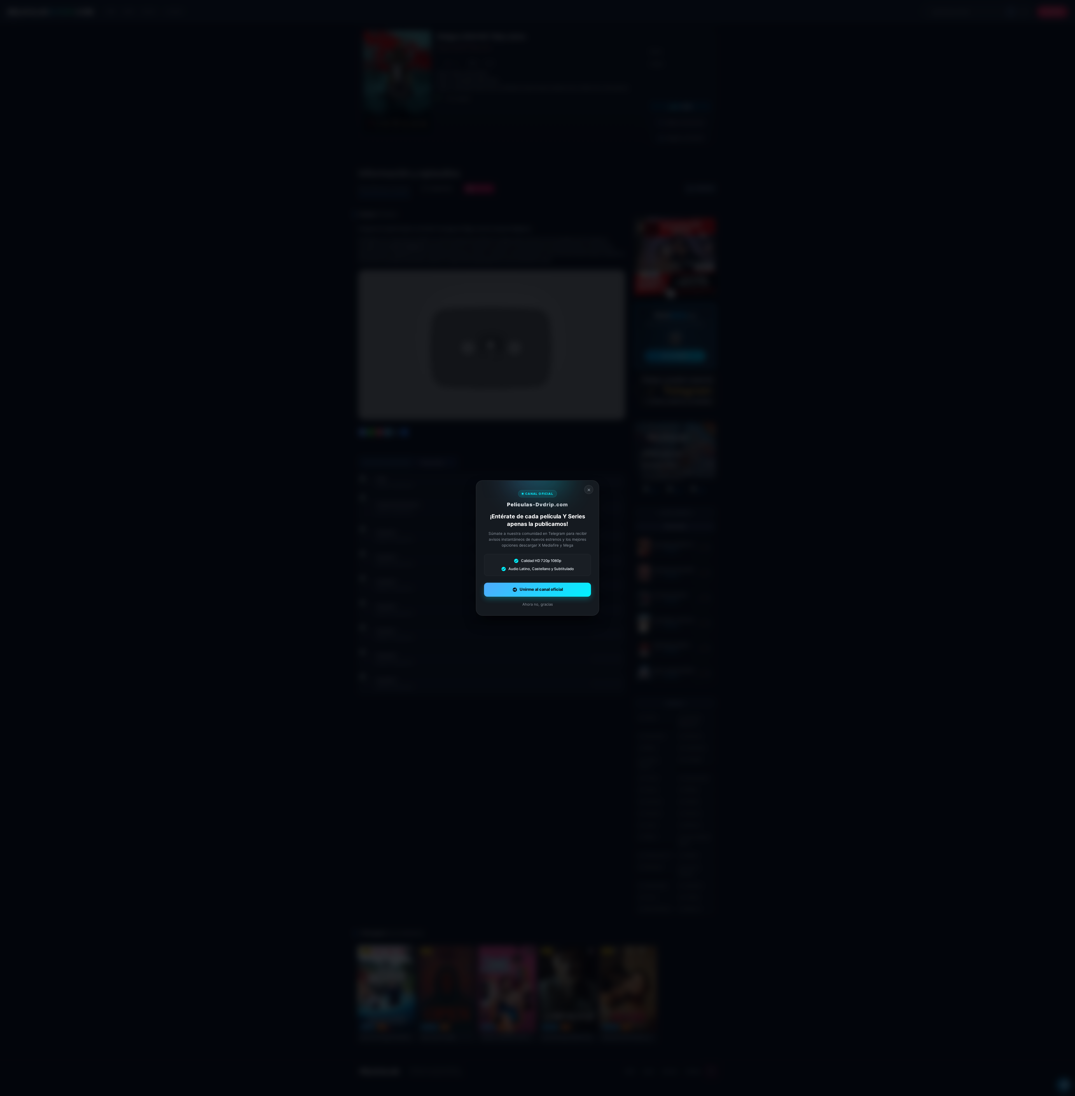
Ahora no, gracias (537, 604)
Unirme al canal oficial (541, 589)
